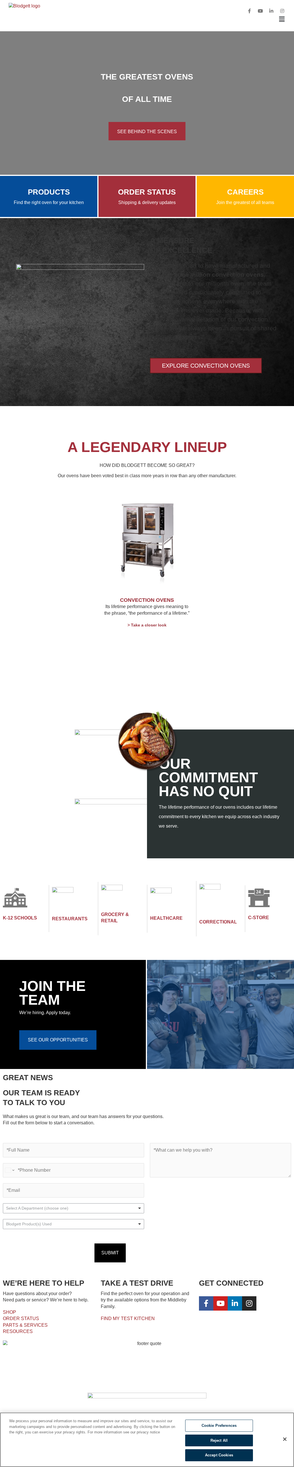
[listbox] (73, 1208)
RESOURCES (18, 1331)
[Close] (284, 1439)
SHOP (9, 1312)
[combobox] (73, 1224)
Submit (110, 1252)
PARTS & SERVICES (25, 1325)
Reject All (219, 1440)
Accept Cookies (219, 1455)
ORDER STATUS (21, 1318)
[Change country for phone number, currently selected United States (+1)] (9, 1170)
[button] (169, 19)
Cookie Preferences (219, 1425)
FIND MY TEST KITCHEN (128, 1318)
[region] (147, 1439)
